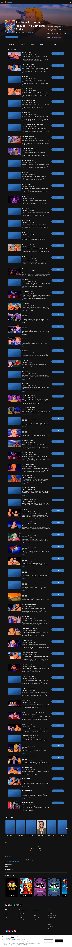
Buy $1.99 (58, 53)
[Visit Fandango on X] (12, 931)
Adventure (11, 861)
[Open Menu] (2, 2)
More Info (42, 44)
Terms (28, 936)
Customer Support (51, 917)
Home (6, 913)
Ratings (32, 44)
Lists (34, 913)
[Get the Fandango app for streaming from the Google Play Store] (18, 905)
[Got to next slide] (66, 829)
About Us (50, 913)
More (23, 72)
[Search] (70, 2)
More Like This (53, 44)
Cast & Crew (22, 44)
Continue (59, 940)
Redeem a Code (22, 922)
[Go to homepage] (9, 2)
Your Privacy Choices (48, 940)
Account (21, 915)
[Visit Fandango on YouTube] (9, 931)
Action (6, 861)
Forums (49, 919)
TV (6, 917)
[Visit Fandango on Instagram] (15, 931)
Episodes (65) (11, 44)
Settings (21, 917)
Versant (12, 936)
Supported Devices (52, 915)
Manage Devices (23, 919)
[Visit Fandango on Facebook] (6, 931)
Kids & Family (8, 862)
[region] (36, 941)
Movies (7, 915)
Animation (17, 861)
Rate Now (40, 850)
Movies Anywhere (37, 919)
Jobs (49, 928)
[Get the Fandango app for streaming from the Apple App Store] (9, 905)
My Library (21, 913)
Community (32, 850)
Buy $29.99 (12, 37)
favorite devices (57, 37)
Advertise (50, 924)
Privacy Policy (8, 938)
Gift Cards (36, 922)
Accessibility (50, 926)
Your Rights (14, 939)
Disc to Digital (36, 917)
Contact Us (50, 922)
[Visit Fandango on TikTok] (17, 931)
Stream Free (8, 919)
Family (35, 915)
